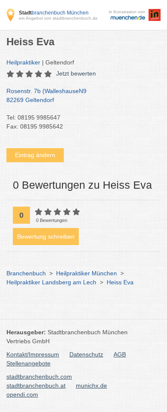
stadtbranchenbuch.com (39, 376)
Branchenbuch (26, 273)
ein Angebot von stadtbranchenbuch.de (58, 18)
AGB (119, 354)
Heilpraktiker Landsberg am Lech (51, 282)
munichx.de (91, 385)
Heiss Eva (120, 282)
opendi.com (22, 394)
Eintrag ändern (35, 155)
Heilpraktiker (23, 62)
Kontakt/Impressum (32, 354)
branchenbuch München (54, 13)
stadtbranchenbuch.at (36, 385)
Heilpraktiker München (86, 273)
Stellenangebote (28, 363)
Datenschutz (86, 354)
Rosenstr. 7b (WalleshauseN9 (46, 95)
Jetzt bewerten (76, 73)
